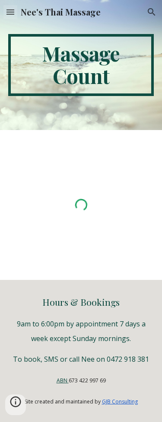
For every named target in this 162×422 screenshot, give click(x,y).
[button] (10, 12)
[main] (81, 65)
